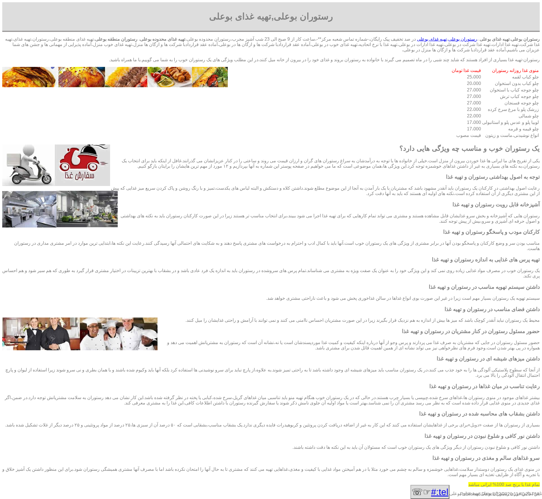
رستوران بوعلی (462, 39)
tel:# (439, 492)
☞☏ (430, 492)
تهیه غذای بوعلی (432, 39)
